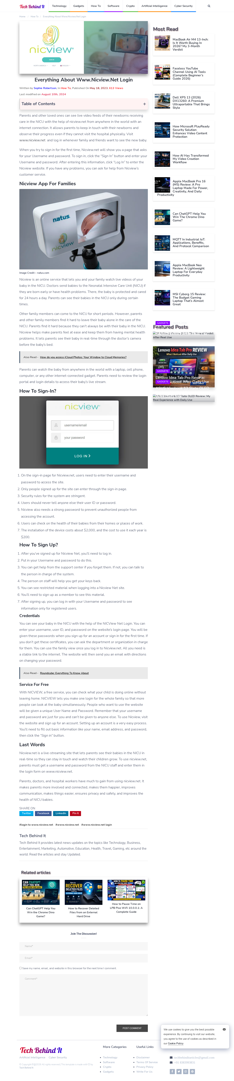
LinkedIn (61, 813)
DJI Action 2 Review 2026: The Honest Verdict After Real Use (182, 331)
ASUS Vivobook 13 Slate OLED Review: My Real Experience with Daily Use (182, 392)
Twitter (26, 813)
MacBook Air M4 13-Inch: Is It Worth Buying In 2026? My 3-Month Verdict (190, 44)
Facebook (43, 813)
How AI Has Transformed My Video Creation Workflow (191, 158)
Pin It (75, 813)
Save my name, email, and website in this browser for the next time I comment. (69, 968)
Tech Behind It (26, 1067)
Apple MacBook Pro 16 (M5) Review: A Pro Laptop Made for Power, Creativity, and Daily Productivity (182, 188)
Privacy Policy (144, 1067)
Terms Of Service (147, 1062)
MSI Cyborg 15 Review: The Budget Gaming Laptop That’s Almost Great (189, 299)
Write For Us (144, 1072)
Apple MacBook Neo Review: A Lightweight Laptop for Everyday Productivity (189, 270)
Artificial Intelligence (154, 6)
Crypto (130, 6)
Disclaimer (143, 1057)
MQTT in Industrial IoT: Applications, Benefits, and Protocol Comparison (191, 242)
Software (113, 6)
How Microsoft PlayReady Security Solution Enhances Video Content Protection (191, 131)
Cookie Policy (175, 1043)
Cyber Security (183, 6)
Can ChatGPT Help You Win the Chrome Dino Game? (189, 217)
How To (96, 6)
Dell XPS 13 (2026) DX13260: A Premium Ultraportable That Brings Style (191, 102)
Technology (59, 6)
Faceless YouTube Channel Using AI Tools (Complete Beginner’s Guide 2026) (189, 73)
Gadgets (78, 6)
